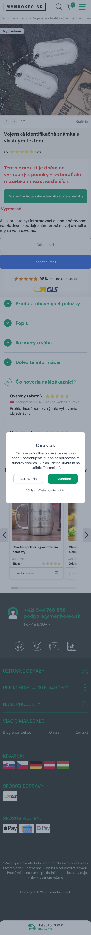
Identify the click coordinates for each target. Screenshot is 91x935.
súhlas (49, 458)
